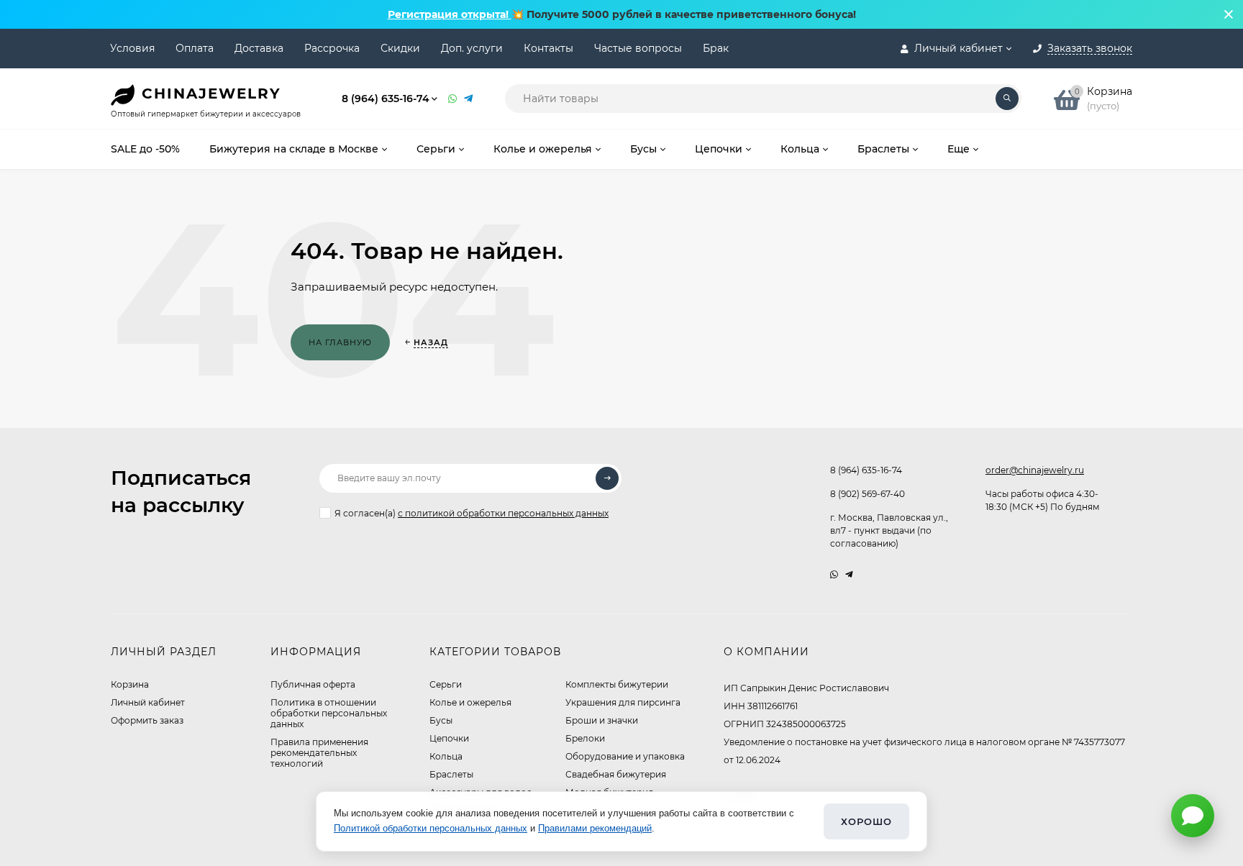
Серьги (445, 684)
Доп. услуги (472, 48)
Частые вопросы (638, 48)
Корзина (130, 684)
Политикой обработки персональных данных (430, 828)
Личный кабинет (148, 702)
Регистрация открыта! (449, 14)
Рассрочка (332, 48)
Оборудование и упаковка (625, 756)
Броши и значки (601, 720)
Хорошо (866, 821)
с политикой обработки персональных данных (503, 513)
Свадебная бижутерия (615, 774)
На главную (340, 342)
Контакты (548, 48)
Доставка (259, 48)
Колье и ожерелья (470, 702)
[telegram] (849, 574)
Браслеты (451, 774)
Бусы (440, 720)
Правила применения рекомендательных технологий (319, 753)
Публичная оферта (312, 684)
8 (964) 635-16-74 (385, 98)
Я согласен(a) (471, 513)
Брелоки (585, 738)
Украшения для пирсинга (622, 702)
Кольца (446, 756)
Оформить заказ (147, 720)
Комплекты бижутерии (616, 684)
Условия (132, 48)
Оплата (195, 48)
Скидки (400, 48)
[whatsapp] (834, 574)
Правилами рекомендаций (595, 828)
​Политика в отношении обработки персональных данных (328, 713)
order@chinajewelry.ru (1034, 470)
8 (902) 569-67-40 (867, 493)
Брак (716, 48)
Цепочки (449, 738)
